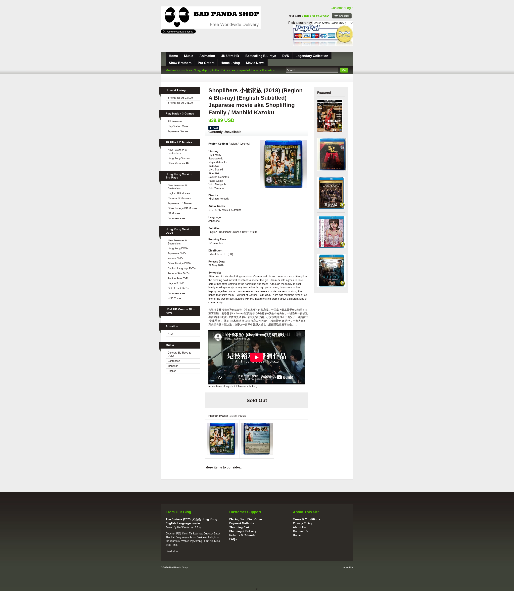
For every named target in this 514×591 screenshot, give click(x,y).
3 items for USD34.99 (180, 97)
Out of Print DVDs (178, 288)
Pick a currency (300, 22)
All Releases (175, 121)
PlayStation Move (178, 126)
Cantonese (174, 360)
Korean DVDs (176, 258)
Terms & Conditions (306, 519)
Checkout (342, 15)
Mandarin (173, 365)
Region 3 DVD (176, 283)
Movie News (255, 63)
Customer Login (342, 8)
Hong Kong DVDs (178, 248)
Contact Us (300, 531)
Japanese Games (178, 131)
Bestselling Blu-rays (260, 56)
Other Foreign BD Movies (182, 208)
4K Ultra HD (230, 56)
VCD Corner (175, 298)
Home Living (230, 63)
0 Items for (315, 15)
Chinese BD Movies (179, 198)
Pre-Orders (206, 63)
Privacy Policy (302, 523)
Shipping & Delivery (242, 531)
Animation (207, 56)
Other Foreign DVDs (179, 263)
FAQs (233, 539)
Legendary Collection (312, 56)
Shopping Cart (239, 527)
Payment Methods (241, 523)
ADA (170, 334)
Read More (172, 551)
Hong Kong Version (179, 158)
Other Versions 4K (178, 163)
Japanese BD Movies (180, 203)
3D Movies (174, 213)
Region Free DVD (178, 278)
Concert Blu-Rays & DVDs (179, 354)
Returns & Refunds (242, 535)
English (172, 370)
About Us (299, 527)
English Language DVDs (182, 268)
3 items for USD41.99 (180, 102)
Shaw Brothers (180, 63)
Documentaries (176, 218)
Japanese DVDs (177, 253)
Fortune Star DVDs (179, 273)
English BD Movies (179, 193)
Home (173, 56)
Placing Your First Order (245, 519)
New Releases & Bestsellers (177, 151)
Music (188, 56)
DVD (285, 56)
